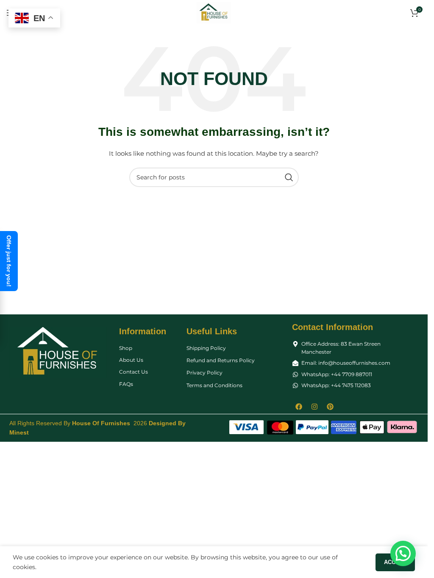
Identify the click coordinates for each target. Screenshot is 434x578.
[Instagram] (314, 406)
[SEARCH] (289, 177)
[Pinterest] (330, 406)
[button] (403, 553)
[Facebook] (299, 406)
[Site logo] (214, 12)
